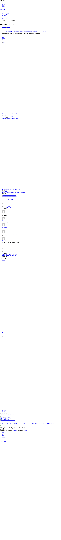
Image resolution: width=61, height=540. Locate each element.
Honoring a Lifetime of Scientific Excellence (10, 207)
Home (3, 12)
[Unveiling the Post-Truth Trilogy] (4, 419)
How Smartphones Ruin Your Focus (8, 252)
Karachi (30, 423)
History (27, 423)
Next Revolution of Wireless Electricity (9, 202)
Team (3, 433)
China (23, 423)
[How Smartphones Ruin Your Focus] (11, 251)
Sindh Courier (15, 430)
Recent (3, 37)
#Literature (9, 423)
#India (3, 423)
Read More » (4, 34)
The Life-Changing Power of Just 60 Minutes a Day (11, 189)
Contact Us (4, 18)
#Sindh (15, 423)
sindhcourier (46, 423)
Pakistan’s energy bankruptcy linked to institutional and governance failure (24, 31)
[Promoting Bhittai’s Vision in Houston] (5, 418)
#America (1, 423)
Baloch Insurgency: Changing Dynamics (9, 199)
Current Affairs (5, 13)
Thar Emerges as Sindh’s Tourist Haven (9, 40)
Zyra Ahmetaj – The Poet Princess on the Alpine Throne (12, 332)
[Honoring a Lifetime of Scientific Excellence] (7, 206)
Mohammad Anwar (5, 240)
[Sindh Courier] (2, 9)
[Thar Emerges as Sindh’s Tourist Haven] (9, 39)
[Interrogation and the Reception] (10, 203)
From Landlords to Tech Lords (7, 249)
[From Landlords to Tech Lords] (10, 248)
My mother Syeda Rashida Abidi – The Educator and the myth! (13, 192)
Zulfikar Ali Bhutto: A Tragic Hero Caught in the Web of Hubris (13, 408)
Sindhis (51, 423)
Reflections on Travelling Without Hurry (9, 196)
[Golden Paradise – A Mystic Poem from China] (5, 115)
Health (3, 16)
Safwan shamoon (4, 227)
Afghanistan (21, 423)
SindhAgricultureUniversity (40, 423)
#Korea (6, 423)
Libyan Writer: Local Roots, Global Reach (9, 113)
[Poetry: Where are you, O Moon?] (7, 420)
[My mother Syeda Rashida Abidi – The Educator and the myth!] (4, 191)
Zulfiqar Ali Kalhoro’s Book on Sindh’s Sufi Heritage (11, 335)
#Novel (12, 423)
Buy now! (3, 435)
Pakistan (32, 423)
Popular (3, 36)
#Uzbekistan (18, 423)
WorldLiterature (54, 423)
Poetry (35, 423)
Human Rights (5, 14)
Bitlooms (25, 430)
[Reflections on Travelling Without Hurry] (9, 195)
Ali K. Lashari (4, 213)
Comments (3, 38)
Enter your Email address (4, 428)
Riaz (2, 220)
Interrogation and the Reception (8, 204)
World (3, 434)
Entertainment (5, 17)
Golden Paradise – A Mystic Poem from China (10, 116)
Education (4, 15)
